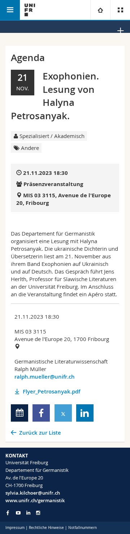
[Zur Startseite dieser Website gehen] (30, 10)
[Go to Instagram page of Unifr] (38, 513)
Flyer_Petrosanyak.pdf (51, 391)
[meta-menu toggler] (120, 10)
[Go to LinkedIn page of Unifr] (28, 513)
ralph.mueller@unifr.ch (44, 376)
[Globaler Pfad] (100, 10)
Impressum (15, 527)
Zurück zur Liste (40, 432)
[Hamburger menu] (10, 10)
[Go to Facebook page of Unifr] (7, 512)
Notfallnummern (82, 527)
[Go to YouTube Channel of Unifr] (18, 513)
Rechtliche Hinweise (46, 527)
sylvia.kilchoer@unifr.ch (32, 493)
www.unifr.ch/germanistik (35, 500)
